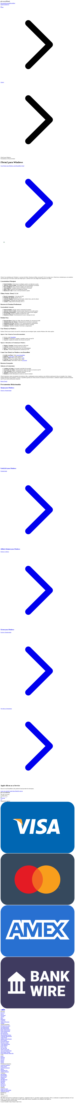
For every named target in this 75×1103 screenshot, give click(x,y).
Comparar (3, 1020)
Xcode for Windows (5, 1065)
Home (2, 7)
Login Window (4, 1045)
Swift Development (5, 1067)
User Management (5, 1027)
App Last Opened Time (6, 1050)
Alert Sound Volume (5, 1052)
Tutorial (2, 1016)
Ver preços (20, 791)
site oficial (24, 360)
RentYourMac (4, 1075)
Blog (14, 3)
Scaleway (3, 1083)
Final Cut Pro (4, 1066)
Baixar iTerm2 (4, 381)
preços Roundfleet (20, 355)
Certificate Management (6, 1036)
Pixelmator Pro (4, 1070)
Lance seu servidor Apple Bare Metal (9, 791)
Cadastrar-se (6, 4)
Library (2, 82)
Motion (2, 1069)
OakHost (3, 1078)
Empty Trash (4, 1046)
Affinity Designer (5, 1071)
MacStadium (3, 1074)
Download (7, 3)
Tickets (2, 1062)
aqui (23, 357)
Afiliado (2, 1023)
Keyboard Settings (5, 1041)
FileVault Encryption (5, 1025)
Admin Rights (4, 1037)
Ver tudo (3, 1086)
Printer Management (5, 1031)
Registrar (3, 1057)
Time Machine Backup (6, 1035)
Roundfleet (13, 337)
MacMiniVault (4, 1079)
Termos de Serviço (5, 1091)
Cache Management (5, 1044)
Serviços (3, 1058)
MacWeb (3, 1082)
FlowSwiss (3, 1084)
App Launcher (4, 1032)
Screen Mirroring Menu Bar (7, 1053)
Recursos (3, 3)
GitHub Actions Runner (6, 1039)
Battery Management (5, 1029)
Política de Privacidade (6, 1090)
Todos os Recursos (5, 1021)
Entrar (2, 4)
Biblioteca (3, 1019)
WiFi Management (5, 1028)
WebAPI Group (4, 1088)
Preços (11, 3)
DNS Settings (4, 1040)
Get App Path (4, 1048)
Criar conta (11, 356)
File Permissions (4, 1033)
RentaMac (3, 1081)
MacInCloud (3, 1077)
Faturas (2, 1061)
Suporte (2, 1060)
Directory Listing (4, 1042)
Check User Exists (5, 1049)
